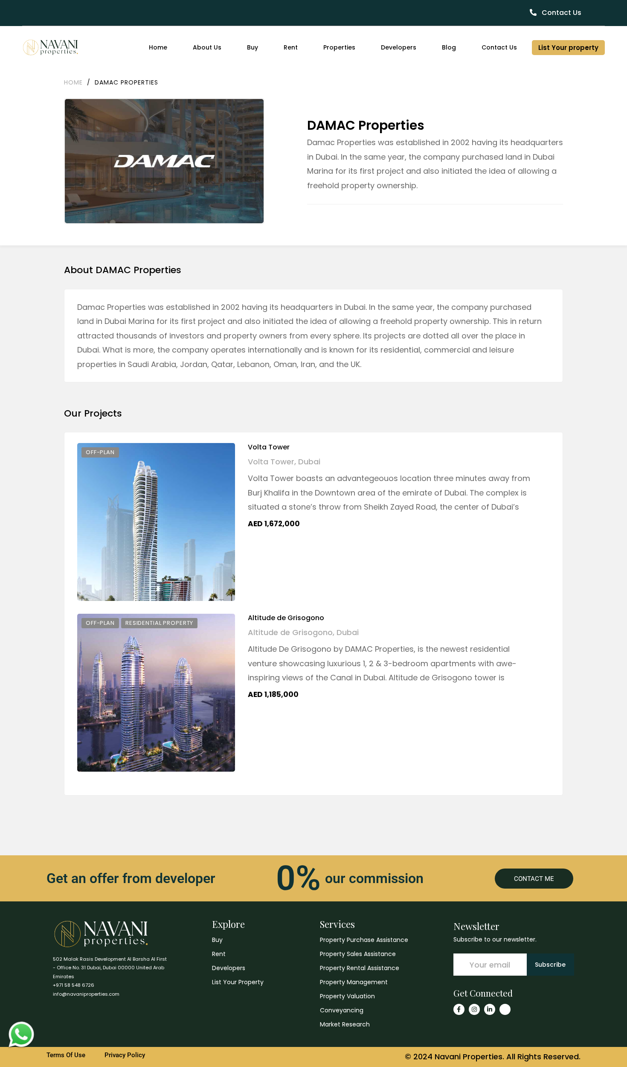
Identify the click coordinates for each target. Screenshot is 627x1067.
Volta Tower (269, 447)
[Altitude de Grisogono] (156, 693)
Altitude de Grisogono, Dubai (303, 632)
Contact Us (560, 12)
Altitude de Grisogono (286, 618)
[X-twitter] (505, 1009)
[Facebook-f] (458, 1009)
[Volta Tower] (156, 522)
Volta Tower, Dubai (284, 461)
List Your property (568, 47)
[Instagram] (474, 1009)
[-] (50, 47)
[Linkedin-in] (489, 1009)
